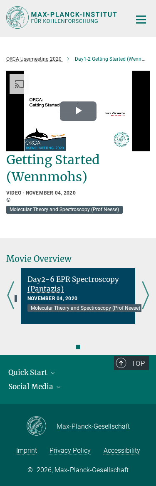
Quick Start (28, 372)
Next (145, 296)
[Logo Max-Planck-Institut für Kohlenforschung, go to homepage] (62, 17)
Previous (10, 296)
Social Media (31, 386)
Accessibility (122, 450)
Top (138, 363)
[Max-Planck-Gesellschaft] (41, 427)
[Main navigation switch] (141, 19)
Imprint (26, 450)
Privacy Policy (70, 450)
